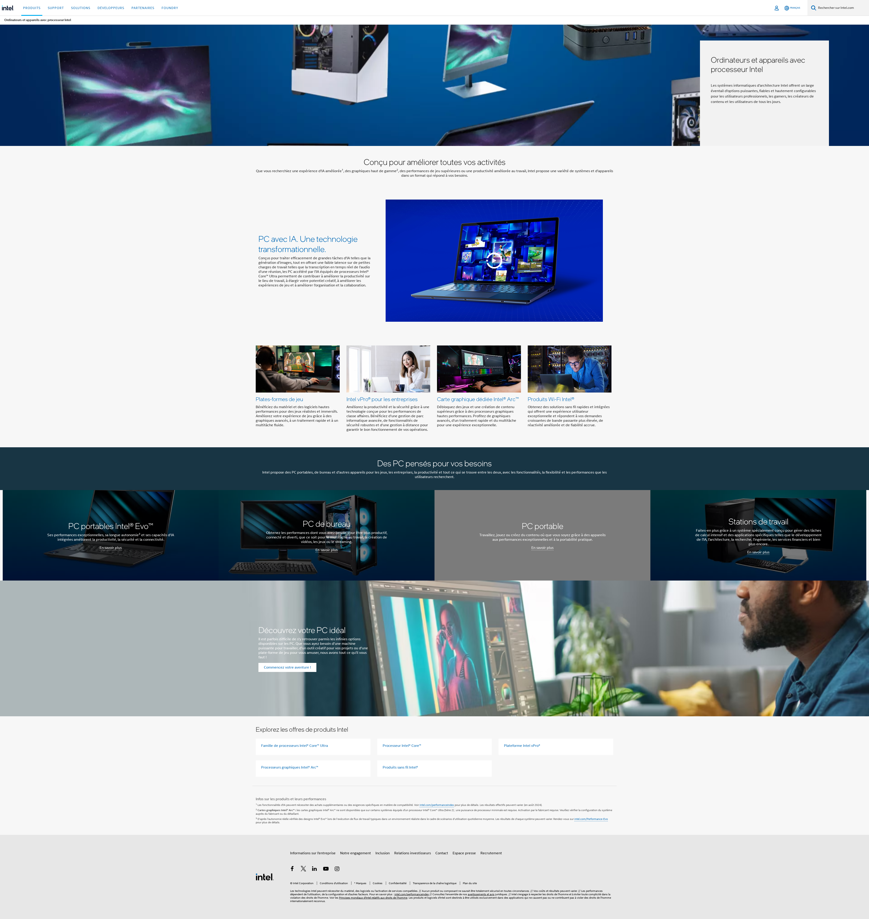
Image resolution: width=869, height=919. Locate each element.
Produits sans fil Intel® (400, 767)
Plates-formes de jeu (279, 398)
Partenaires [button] (142, 8)
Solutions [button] (80, 8)
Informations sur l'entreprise (313, 853)
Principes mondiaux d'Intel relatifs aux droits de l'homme (373, 897)
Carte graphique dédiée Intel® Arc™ (478, 398)
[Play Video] (494, 260)
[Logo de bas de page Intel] (265, 876)
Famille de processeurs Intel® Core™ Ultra (294, 745)
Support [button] (56, 8)
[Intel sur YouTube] (326, 869)
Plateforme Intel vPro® (522, 745)
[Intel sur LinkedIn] (314, 869)
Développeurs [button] (111, 8)
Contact (441, 853)
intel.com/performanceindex (437, 805)
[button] (434, 390)
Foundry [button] (170, 8)
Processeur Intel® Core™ (402, 745)
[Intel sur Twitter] (303, 869)
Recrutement (491, 853)
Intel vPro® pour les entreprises (382, 398)
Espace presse (464, 853)
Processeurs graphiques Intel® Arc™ (289, 767)
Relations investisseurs (412, 853)
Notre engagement (355, 853)
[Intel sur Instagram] (337, 869)
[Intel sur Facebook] (292, 869)
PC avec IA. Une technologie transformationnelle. (308, 243)
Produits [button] (32, 8)
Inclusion (382, 853)
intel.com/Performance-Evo (591, 819)
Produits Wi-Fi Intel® (551, 398)
